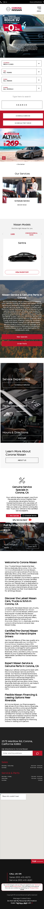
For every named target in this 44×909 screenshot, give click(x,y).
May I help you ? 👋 (32, 891)
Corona (8, 570)
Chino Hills (32, 568)
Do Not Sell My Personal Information (22, 901)
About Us (22, 460)
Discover (22, 438)
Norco (20, 621)
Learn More (32, 546)
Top (34, 861)
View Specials (14, 516)
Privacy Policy (16, 886)
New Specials (22, 337)
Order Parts (22, 343)
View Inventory (22, 205)
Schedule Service (22, 385)
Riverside (8, 621)
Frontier (20, 615)
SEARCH (22, 105)
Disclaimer (6, 547)
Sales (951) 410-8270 (20, 877)
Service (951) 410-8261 (20, 880)
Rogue (13, 615)
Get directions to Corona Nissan (15, 749)
